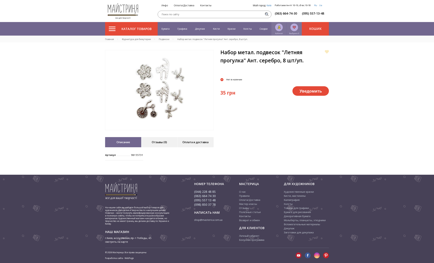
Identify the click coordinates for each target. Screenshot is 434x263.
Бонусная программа (251, 239)
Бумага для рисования (297, 212)
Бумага (165, 28)
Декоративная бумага (297, 216)
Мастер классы (248, 204)
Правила (244, 195)
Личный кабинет (249, 235)
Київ (269, 5)
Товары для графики (296, 208)
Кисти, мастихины (295, 195)
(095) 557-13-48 (313, 13)
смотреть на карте (116, 241)
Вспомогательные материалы (302, 224)
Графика (182, 28)
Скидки (264, 28)
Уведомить (311, 91)
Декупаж (200, 28)
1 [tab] (159, 132)
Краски (231, 28)
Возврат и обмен (249, 220)
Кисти (216, 28)
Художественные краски (299, 191)
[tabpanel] (159, 90)
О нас (242, 191)
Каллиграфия (292, 199)
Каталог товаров (136, 29)
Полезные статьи (250, 212)
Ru (315, 5)
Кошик (315, 29)
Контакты (205, 5)
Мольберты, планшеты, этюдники (305, 220)
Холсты (247, 28)
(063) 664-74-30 (286, 13)
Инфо (164, 5)
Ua (320, 5)
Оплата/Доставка (184, 5)
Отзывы (244, 208)
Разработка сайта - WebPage (119, 258)
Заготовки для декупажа (299, 232)
